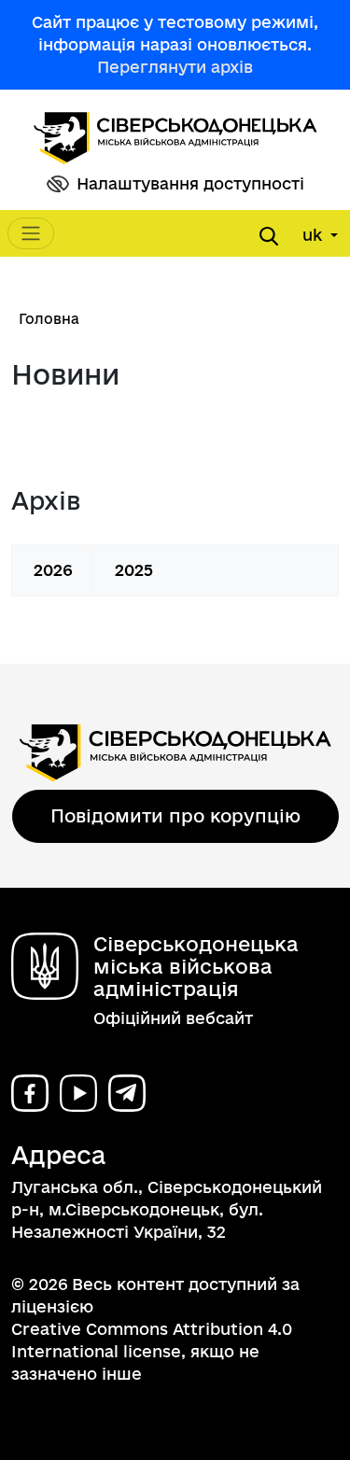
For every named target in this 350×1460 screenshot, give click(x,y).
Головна (49, 319)
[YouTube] (78, 1093)
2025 (134, 570)
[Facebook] (30, 1093)
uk (314, 235)
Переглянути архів (175, 67)
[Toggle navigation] (30, 233)
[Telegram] (127, 1093)
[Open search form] (268, 236)
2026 (53, 570)
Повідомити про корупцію (175, 816)
